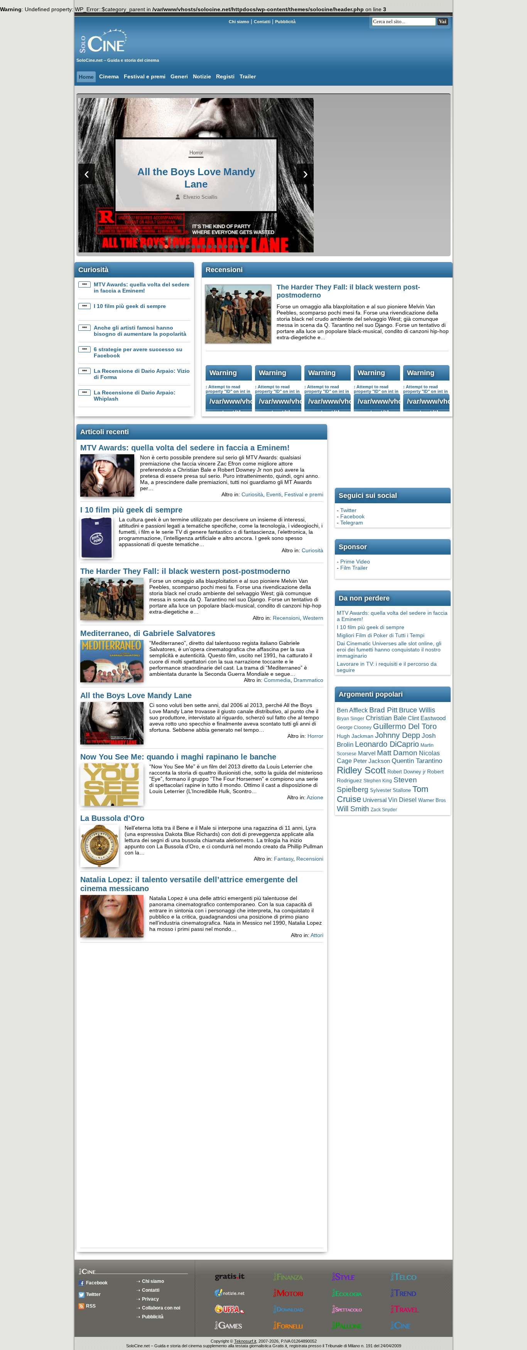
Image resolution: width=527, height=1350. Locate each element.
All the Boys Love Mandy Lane (136, 695)
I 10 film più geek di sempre (130, 306)
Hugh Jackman (355, 736)
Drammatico (308, 680)
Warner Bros (432, 800)
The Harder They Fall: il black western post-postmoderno (185, 571)
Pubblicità (285, 21)
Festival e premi (145, 76)
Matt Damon (397, 753)
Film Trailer (354, 568)
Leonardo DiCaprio (387, 744)
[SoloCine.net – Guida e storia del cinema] (118, 56)
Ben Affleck (352, 710)
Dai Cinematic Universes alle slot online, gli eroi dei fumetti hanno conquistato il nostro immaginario (389, 649)
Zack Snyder (384, 809)
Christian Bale (386, 718)
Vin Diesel (402, 799)
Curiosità (252, 494)
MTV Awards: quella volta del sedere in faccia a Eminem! (141, 287)
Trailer (248, 76)
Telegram (351, 522)
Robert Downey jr (406, 772)
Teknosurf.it (245, 1341)
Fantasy (283, 859)
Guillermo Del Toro (405, 726)
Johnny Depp (397, 735)
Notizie (202, 76)
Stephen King (377, 780)
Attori (317, 935)
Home (86, 77)
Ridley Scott (361, 770)
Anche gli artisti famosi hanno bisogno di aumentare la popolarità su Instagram (140, 334)
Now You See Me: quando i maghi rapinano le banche (178, 757)
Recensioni (286, 618)
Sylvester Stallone (390, 790)
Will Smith (353, 808)
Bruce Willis (417, 710)
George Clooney (354, 727)
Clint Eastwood (427, 718)
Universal (375, 800)
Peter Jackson (371, 761)
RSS (91, 1306)
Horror (196, 153)
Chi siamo (239, 21)
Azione (315, 797)
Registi (225, 76)
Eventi (273, 494)
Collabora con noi (161, 1308)
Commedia (277, 680)
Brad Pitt (383, 710)
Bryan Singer (350, 718)
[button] (145, 247)
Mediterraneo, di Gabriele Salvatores (147, 633)
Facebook (352, 516)
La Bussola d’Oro (112, 818)
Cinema (109, 76)
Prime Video (355, 561)
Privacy (150, 1299)
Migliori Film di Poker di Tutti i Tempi (380, 635)
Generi (179, 76)
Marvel (366, 753)
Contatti (262, 21)
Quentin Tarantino (417, 761)
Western (313, 618)
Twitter (348, 510)
